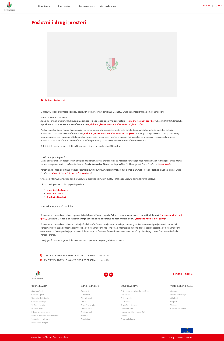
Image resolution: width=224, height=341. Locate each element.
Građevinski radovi (56, 197)
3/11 (84, 173)
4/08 (67, 173)
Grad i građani (64, 6)
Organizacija (44, 6)
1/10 (73, 173)
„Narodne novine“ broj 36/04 (150, 219)
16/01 (54, 173)
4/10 (78, 173)
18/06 (61, 173)
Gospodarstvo (85, 6)
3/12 (89, 173)
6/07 (161, 164)
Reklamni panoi (55, 194)
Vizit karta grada (108, 6)
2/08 (167, 164)
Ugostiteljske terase (57, 190)
